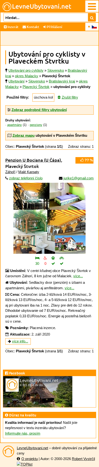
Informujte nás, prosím (22, 433)
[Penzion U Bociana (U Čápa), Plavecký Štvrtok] (49, 218)
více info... (20, 341)
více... (78, 276)
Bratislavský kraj (62, 81)
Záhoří (10, 172)
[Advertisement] (49, 38)
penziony (36, 125)
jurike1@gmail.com (78, 178)
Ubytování (16, 81)
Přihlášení (54, 26)
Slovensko (36, 81)
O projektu (29, 459)
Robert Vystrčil (83, 459)
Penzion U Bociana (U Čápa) (33, 160)
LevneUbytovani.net (32, 448)
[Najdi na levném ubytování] (92, 17)
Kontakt (32, 26)
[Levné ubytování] (8, 451)
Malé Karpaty (28, 172)
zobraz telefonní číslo (26, 178)
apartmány (14, 125)
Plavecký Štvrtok (36, 87)
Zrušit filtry (70, 97)
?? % (88, 160)
